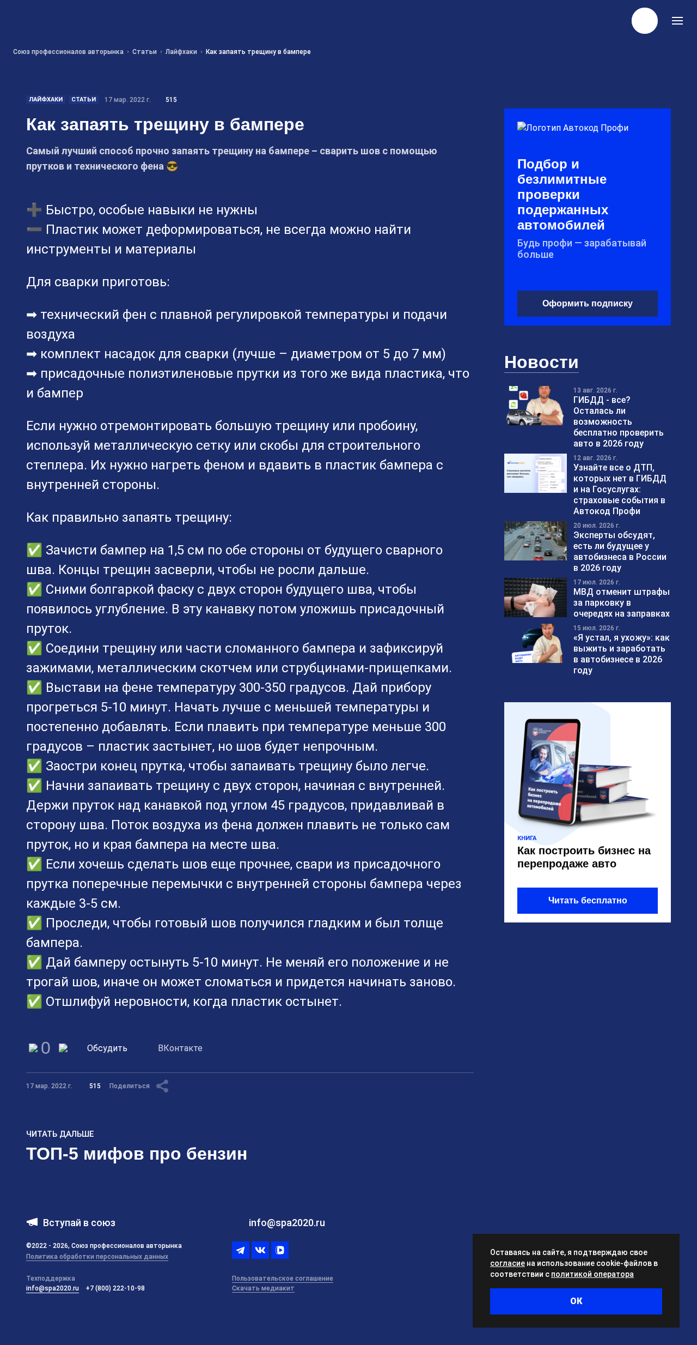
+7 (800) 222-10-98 (115, 1288)
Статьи (83, 99)
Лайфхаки (46, 99)
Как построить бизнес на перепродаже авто (584, 857)
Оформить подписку (587, 303)
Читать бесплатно (587, 900)
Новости (541, 362)
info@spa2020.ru (52, 1288)
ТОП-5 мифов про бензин (136, 1153)
